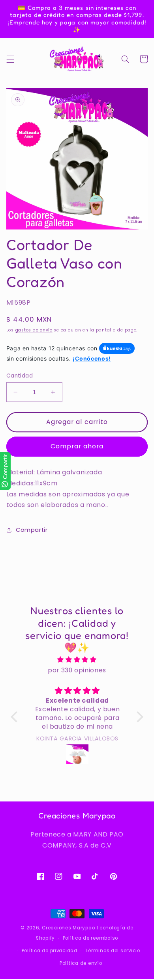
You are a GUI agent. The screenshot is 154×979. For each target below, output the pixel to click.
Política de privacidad (49, 951)
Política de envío (81, 963)
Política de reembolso (90, 938)
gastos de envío (34, 330)
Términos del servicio (112, 951)
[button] (10, 59)
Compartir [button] (32, 530)
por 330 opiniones (77, 670)
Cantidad (19, 375)
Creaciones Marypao (68, 928)
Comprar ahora (77, 446)
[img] (77, 659)
